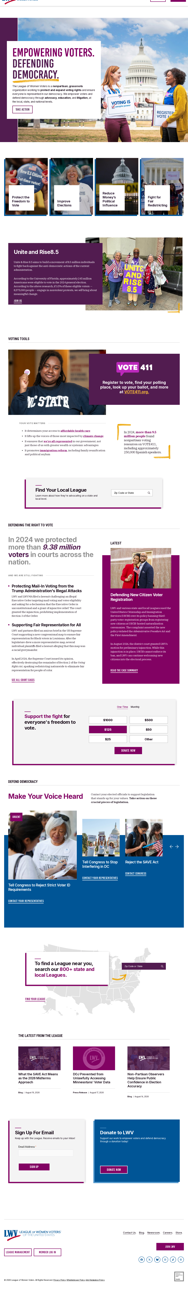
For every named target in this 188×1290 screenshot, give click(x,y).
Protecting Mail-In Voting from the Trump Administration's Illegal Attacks (47, 588)
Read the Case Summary (124, 670)
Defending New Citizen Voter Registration (137, 597)
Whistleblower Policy (75, 1280)
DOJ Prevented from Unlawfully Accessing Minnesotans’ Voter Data (91, 1078)
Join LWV (170, 1246)
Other (149, 739)
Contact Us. (129, 1232)
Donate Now (128, 750)
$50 (149, 729)
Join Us (18, 301)
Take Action (22, 109)
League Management (18, 1252)
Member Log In (47, 1252)
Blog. (142, 1232)
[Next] (177, 846)
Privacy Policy (59, 1280)
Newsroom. (153, 1232)
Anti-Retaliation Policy (95, 1280)
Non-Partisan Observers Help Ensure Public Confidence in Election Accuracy (145, 1080)
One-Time (122, 707)
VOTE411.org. (136, 391)
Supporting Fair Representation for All (46, 625)
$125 (107, 729)
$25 (108, 739)
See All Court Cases (23, 680)
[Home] (33, 1235)
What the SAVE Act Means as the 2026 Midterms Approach (38, 1078)
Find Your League (35, 999)
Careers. (168, 1232)
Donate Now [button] (114, 1170)
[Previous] (172, 846)
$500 (149, 720)
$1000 (108, 720)
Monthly (135, 707)
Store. (179, 1232)
